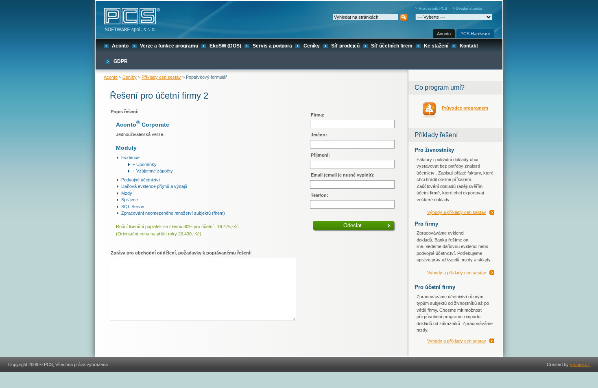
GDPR (120, 61)
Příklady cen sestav (161, 77)
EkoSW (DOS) (225, 46)
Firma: (318, 114)
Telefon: (319, 195)
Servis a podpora (272, 46)
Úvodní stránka (469, 8)
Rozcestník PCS (433, 8)
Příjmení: (320, 155)
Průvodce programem (465, 108)
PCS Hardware (475, 33)
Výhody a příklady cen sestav (456, 212)
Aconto (444, 33)
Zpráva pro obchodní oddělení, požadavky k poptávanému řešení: (181, 252)
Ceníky (311, 46)
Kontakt (469, 46)
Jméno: (319, 134)
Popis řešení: (125, 111)
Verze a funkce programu (169, 46)
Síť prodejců (345, 46)
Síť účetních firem (391, 46)
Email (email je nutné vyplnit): (343, 174)
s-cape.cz (580, 364)
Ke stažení (436, 46)
